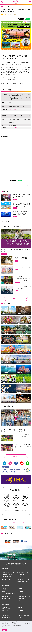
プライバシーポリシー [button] (7, 626)
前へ (4, 185)
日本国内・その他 (11, 14)
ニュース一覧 (16, 185)
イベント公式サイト (15, 109)
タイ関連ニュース (9, 221)
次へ (28, 185)
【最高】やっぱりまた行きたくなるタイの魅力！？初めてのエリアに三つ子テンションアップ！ (15, 430)
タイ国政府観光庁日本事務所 (15, 564)
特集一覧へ (16, 298)
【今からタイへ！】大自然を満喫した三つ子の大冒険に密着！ (23, 435)
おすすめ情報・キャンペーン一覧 (16, 523)
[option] (4, 527)
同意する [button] (4, 630)
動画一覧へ (16, 456)
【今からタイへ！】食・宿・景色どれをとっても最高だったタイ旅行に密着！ (23, 446)
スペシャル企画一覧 (16, 537)
